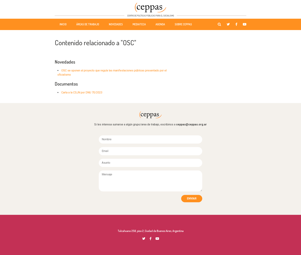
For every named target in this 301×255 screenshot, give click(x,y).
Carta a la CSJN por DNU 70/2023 (81, 92)
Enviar (191, 198)
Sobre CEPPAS (183, 24)
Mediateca (139, 24)
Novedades (116, 24)
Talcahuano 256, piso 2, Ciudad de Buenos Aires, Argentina (151, 231)
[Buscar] (219, 24)
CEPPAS (150, 7)
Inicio (63, 24)
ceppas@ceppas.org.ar (191, 124)
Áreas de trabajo (87, 24)
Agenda (160, 24)
